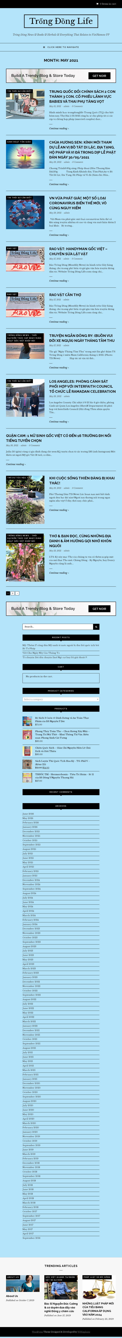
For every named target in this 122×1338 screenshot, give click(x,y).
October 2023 (30, 937)
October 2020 (30, 1092)
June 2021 (28, 1057)
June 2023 (28, 955)
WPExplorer (84, 1332)
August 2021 (29, 1048)
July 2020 (28, 1105)
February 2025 (31, 871)
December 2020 (31, 1083)
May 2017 (28, 1229)
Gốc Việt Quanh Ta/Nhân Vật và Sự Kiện (60, 1278)
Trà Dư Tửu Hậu (16, 478)
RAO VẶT (12, 248)
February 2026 (31, 822)
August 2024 (29, 893)
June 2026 (28, 813)
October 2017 (30, 1211)
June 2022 (28, 1008)
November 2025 (31, 836)
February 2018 (30, 1207)
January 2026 (30, 827)
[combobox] (61, 699)
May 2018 (28, 1194)
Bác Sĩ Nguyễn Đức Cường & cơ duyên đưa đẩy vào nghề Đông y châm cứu (61, 1307)
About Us (13, 1277)
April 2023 (28, 964)
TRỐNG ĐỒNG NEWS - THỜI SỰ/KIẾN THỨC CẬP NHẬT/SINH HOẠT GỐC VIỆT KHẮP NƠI (24, 338)
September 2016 (31, 1238)
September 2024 (32, 889)
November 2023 (31, 933)
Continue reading (59, 128)
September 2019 (31, 1145)
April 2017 (28, 1233)
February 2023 (31, 973)
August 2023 (29, 946)
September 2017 (31, 1216)
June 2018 (28, 1189)
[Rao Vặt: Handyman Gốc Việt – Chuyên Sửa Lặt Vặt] (25, 258)
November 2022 (31, 986)
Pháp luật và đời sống (97, 1277)
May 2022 (28, 1012)
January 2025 (30, 875)
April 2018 (28, 1198)
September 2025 (32, 844)
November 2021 (31, 1035)
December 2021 (31, 1030)
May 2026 (28, 818)
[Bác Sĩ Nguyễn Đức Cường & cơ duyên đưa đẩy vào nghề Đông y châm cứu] (61, 1287)
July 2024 (28, 897)
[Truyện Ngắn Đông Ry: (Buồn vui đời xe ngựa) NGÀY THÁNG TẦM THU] (25, 346)
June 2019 (28, 1149)
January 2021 (30, 1079)
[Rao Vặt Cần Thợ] (25, 304)
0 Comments (77, 106)
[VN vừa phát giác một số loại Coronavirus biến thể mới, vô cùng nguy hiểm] (25, 212)
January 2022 (30, 1026)
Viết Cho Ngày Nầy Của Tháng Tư (41, 653)
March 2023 (29, 968)
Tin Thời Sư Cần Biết (19, 91)
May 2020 (28, 1114)
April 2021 (28, 1065)
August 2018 (29, 1180)
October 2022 (30, 990)
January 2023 (30, 977)
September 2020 (32, 1096)
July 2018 (28, 1185)
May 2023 (28, 959)
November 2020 (32, 1087)
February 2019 (30, 1158)
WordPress (37, 1332)
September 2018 (31, 1176)
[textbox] (61, 699)
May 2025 (28, 862)
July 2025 (28, 853)
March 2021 (29, 1070)
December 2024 (31, 880)
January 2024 (30, 924)
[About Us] (22, 1283)
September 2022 (32, 995)
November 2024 (31, 884)
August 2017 (29, 1220)
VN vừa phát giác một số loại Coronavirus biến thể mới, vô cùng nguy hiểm (78, 203)
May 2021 (28, 1061)
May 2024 (28, 906)
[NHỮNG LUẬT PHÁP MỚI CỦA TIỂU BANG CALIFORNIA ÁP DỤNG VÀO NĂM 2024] (99, 1287)
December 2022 (31, 981)
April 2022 (28, 1017)
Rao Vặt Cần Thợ (65, 295)
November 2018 (31, 1167)
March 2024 (29, 915)
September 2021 (31, 1043)
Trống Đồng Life (61, 21)
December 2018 (31, 1163)
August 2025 (29, 849)
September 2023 (32, 942)
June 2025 (28, 858)
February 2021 (30, 1074)
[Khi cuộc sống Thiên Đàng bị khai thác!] (25, 500)
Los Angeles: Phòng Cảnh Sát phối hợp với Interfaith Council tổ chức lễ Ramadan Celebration (82, 386)
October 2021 (30, 1039)
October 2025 (30, 840)
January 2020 (30, 1132)
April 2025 (28, 866)
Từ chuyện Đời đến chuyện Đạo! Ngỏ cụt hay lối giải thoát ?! (55, 657)
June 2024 (28, 902)
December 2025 (31, 831)
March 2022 (29, 1021)
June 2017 (28, 1225)
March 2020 (29, 1123)
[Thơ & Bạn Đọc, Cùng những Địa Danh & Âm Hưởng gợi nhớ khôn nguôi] (25, 558)
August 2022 (29, 999)
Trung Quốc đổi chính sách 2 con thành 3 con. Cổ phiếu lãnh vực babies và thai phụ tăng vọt (82, 97)
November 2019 (31, 1136)
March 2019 (29, 1154)
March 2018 (29, 1202)
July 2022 (28, 1004)
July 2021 (28, 1052)
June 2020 (28, 1110)
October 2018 (30, 1171)
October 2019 (30, 1141)
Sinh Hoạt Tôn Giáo (19, 142)
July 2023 (28, 950)
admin (66, 106)
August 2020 (29, 1101)
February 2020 (31, 1127)
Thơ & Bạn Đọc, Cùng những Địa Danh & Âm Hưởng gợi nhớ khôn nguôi (80, 541)
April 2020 (28, 1118)
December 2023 (31, 928)
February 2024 (31, 920)
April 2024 (28, 911)
